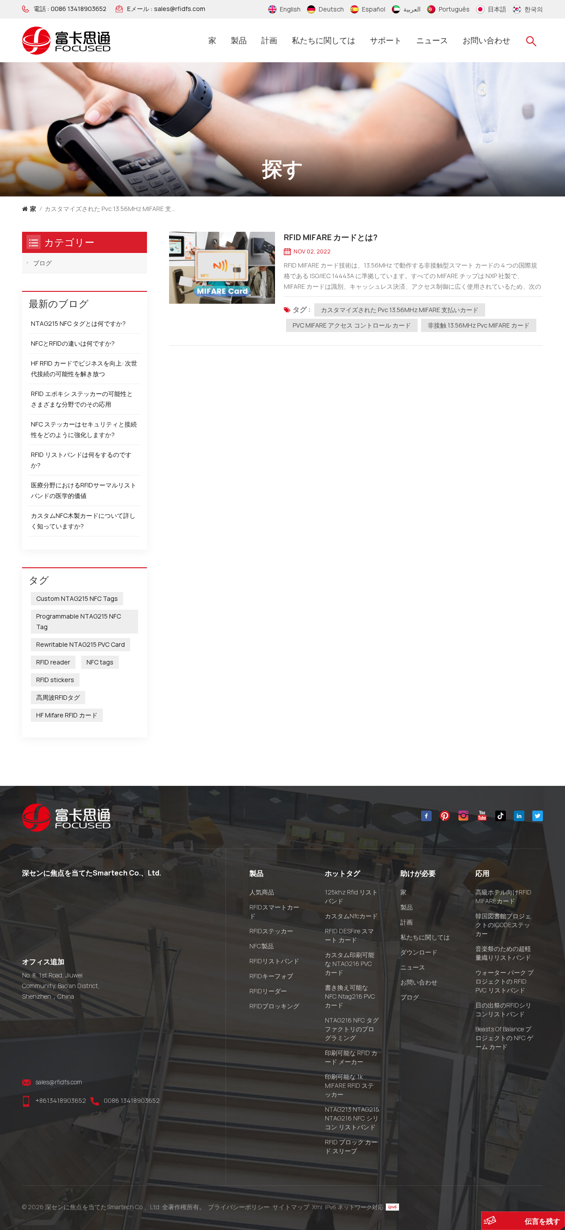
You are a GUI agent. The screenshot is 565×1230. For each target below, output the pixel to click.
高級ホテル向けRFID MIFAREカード (503, 896)
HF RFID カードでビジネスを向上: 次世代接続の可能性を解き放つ (84, 368)
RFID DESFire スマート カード (349, 935)
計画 (269, 40)
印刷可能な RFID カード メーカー (351, 1057)
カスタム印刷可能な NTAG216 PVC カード (349, 964)
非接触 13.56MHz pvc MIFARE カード (479, 325)
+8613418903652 (60, 1100)
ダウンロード (418, 952)
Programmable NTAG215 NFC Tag (78, 621)
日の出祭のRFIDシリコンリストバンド (503, 1009)
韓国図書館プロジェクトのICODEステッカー (503, 925)
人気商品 (261, 892)
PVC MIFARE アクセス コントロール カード (352, 325)
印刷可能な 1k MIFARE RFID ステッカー (349, 1085)
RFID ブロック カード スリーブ (351, 1146)
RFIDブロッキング (274, 1006)
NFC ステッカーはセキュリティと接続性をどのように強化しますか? (84, 429)
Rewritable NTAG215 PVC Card (80, 644)
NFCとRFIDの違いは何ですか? (73, 343)
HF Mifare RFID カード (67, 715)
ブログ (42, 263)
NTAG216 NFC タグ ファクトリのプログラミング (352, 1029)
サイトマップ (290, 1207)
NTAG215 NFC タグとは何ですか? (78, 323)
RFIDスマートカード (274, 911)
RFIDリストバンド (274, 961)
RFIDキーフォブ (271, 976)
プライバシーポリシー (239, 1207)
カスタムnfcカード (351, 916)
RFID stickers (55, 679)
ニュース (432, 40)
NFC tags (100, 662)
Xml (317, 1207)
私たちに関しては (323, 40)
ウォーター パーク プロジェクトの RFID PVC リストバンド (504, 981)
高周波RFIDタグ (58, 697)
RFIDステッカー (271, 931)
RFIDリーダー (268, 991)
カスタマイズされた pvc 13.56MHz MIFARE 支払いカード (399, 310)
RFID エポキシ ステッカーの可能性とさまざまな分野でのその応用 (82, 398)
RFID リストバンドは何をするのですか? (81, 459)
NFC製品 (261, 946)
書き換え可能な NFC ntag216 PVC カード (350, 996)
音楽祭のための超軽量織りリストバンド (503, 953)
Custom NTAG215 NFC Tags (77, 598)
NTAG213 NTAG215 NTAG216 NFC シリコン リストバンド (352, 1118)
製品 (239, 40)
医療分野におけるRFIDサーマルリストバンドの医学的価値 (83, 490)
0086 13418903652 (78, 8)
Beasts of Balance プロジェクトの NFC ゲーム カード (504, 1038)
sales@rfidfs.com (179, 8)
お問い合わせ (486, 40)
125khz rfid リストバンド (351, 896)
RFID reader (53, 662)
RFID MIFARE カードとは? (330, 237)
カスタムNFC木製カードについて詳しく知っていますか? (83, 520)
